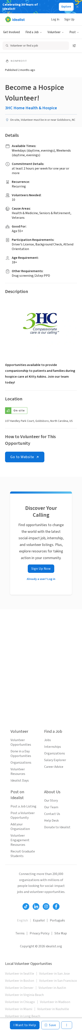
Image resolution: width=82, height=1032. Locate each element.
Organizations (21, 762)
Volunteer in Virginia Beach (24, 995)
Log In (55, 19)
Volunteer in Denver (19, 987)
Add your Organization (20, 826)
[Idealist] (15, 19)
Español (39, 920)
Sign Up (69, 19)
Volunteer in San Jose (54, 973)
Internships (52, 746)
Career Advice (53, 766)
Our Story (51, 800)
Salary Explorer (55, 760)
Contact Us (52, 814)
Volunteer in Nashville (53, 1009)
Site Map (60, 933)
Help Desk (51, 820)
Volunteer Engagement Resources (20, 840)
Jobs (47, 740)
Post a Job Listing (23, 806)
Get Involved (11, 32)
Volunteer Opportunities (21, 742)
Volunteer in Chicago (20, 1002)
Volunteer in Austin (52, 987)
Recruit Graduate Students (23, 853)
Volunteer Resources (18, 771)
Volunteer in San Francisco (58, 980)
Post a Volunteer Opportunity (23, 815)
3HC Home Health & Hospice (31, 108)
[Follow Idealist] (25, 906)
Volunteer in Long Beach (22, 1016)
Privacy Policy (39, 933)
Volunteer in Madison (55, 1002)
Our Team (51, 807)
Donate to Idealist (57, 827)
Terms (20, 933)
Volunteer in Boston (19, 980)
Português (57, 920)
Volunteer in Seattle (19, 973)
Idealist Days (20, 780)
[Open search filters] (74, 45)
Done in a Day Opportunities (21, 753)
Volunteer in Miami (18, 1009)
